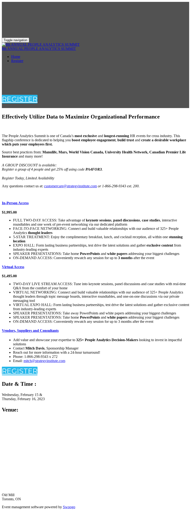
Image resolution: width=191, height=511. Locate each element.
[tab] (95, 203)
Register (17, 61)
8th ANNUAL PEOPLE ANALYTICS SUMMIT (39, 49)
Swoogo (69, 507)
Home (15, 57)
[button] (20, 99)
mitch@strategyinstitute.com (44, 361)
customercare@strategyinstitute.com (70, 186)
